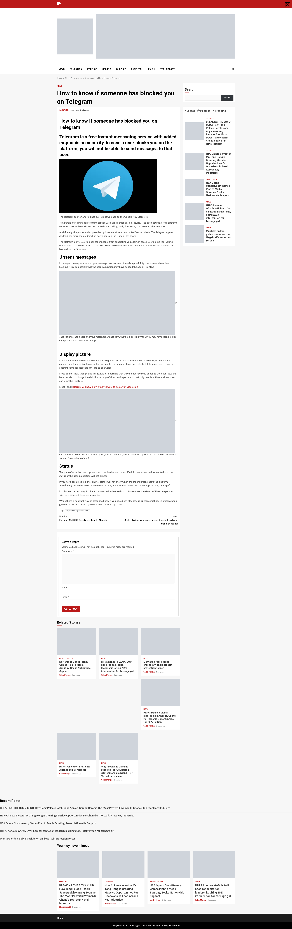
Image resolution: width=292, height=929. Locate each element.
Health (151, 69)
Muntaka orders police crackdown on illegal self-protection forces (160, 641)
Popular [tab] (205, 110)
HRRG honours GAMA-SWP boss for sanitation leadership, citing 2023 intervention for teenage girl (118, 641)
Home (60, 918)
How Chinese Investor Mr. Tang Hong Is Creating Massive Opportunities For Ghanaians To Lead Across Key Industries (194, 161)
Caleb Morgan (65, 675)
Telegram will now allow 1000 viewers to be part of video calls (105, 387)
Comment (68, 551)
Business (136, 69)
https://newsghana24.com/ (77, 511)
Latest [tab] (190, 110)
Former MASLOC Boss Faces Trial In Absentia (83, 518)
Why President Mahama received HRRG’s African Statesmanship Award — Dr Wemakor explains (118, 746)
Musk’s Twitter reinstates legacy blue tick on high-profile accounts (151, 520)
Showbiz (121, 69)
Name (66, 587)
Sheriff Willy (64, 110)
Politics (92, 69)
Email (65, 597)
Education (76, 69)
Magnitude (159, 925)
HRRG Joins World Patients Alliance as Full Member (76, 746)
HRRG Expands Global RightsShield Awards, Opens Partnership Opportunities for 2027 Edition (160, 692)
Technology (167, 69)
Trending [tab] (220, 110)
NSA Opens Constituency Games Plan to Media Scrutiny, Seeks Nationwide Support (76, 641)
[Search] (233, 69)
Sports (106, 69)
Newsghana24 (65, 907)
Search (190, 89)
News (61, 69)
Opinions (210, 118)
